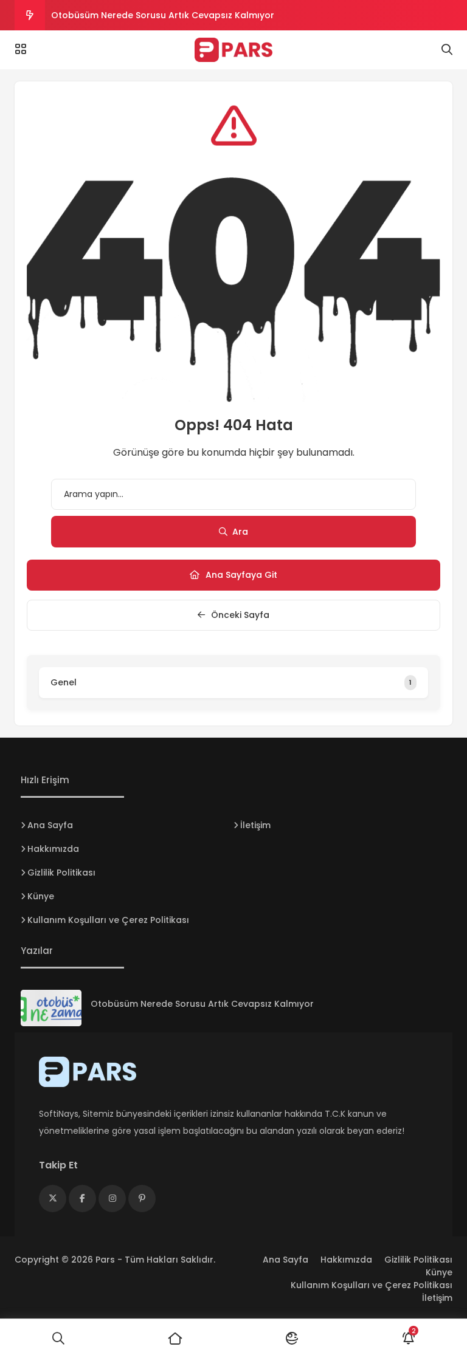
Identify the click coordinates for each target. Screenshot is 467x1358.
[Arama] (446, 49)
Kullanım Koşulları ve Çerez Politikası (108, 920)
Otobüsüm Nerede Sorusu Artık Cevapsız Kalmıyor (162, 15)
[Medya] (52, 1198)
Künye (40, 896)
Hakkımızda (53, 849)
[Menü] (21, 49)
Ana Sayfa (50, 825)
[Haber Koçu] (233, 50)
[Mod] (292, 1338)
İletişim (255, 825)
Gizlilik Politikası (61, 872)
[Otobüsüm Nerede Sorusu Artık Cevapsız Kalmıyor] (51, 1008)
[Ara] (58, 1338)
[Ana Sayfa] (175, 1338)
